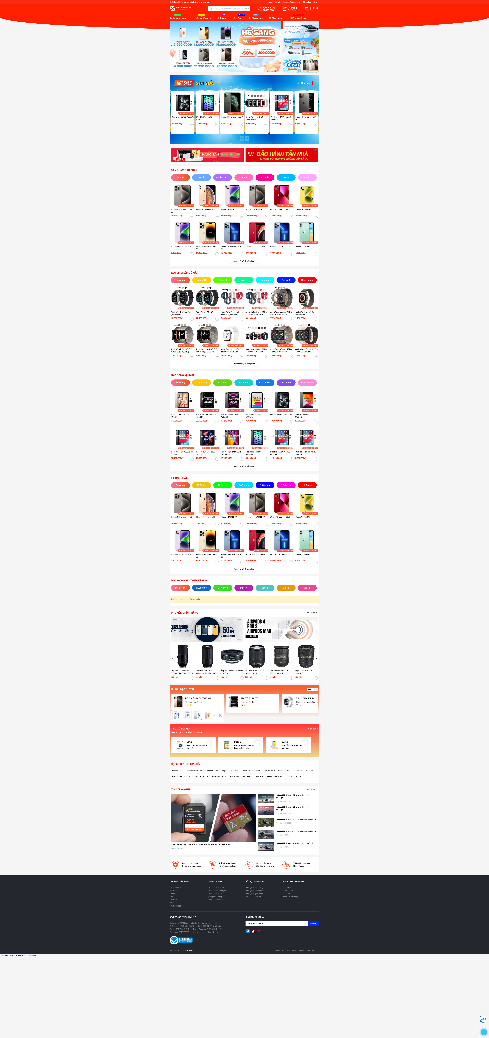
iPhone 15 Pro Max (194, 771)
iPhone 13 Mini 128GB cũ (280, 209)
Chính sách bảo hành (216, 900)
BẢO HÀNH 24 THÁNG (198, 698)
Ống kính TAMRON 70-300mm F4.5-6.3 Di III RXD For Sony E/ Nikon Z (207, 672)
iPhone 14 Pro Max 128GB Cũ (206, 248)
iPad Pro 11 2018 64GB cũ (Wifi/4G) (280, 118)
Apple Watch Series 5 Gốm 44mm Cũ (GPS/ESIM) (231, 350)
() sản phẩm (314, 10)
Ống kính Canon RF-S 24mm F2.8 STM (231, 672)
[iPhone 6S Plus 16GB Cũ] (207, 715)
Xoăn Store (188, 950)
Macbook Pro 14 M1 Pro (182, 776)
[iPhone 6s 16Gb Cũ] (176, 715)
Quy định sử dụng (215, 897)
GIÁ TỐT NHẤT (249, 698)
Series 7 (288, 776)
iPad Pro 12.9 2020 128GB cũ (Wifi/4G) (231, 453)
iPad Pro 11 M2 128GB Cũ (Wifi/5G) (231, 415)
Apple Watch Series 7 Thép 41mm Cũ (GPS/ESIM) (207, 350)
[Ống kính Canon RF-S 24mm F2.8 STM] (232, 656)
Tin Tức (286, 894)
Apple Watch (203, 18)
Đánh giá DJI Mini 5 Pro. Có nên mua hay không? (296, 819)
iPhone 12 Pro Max (274, 776)
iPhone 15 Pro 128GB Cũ (255, 209)
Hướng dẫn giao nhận (254, 894)
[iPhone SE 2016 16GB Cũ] (187, 715)
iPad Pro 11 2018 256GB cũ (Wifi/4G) (182, 453)
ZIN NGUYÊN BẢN (306, 698)
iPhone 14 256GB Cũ (303, 209)
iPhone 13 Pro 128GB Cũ (280, 247)
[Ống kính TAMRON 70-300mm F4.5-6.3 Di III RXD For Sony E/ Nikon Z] (207, 656)
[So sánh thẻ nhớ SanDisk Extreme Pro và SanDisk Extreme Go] (213, 818)
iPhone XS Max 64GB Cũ (205, 209)
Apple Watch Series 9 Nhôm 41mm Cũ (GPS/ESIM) (257, 313)
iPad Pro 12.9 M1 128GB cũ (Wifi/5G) (207, 453)
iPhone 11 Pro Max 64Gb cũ (232, 117)
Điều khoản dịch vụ (253, 897)
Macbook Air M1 (212, 771)
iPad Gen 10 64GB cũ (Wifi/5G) (254, 415)
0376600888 (268, 10)
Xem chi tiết (313, 729)
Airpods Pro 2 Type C (230, 771)
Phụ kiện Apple (299, 18)
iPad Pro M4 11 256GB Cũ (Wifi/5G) (206, 415)
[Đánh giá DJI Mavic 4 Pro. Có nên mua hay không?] (266, 810)
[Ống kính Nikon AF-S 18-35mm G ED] (306, 656)
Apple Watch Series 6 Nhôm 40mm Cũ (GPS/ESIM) (257, 350)
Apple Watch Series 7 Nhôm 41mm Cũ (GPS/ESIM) (254, 118)
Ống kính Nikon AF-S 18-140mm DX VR (254, 672)
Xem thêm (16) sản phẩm (244, 466)
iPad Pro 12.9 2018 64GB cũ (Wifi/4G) (281, 453)
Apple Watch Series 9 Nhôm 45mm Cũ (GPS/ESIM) (232, 313)
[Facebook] (248, 931)
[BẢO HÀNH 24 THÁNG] (178, 702)
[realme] (282, 629)
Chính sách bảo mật (216, 887)
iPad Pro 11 (234, 776)
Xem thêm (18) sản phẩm (244, 364)
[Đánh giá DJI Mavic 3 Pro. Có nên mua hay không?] (266, 798)
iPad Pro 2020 (178, 771)
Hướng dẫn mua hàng (254, 887)
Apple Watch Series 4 (251, 771)
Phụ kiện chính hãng (184, 612)
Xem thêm (312, 689)
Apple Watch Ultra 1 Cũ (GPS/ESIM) (304, 313)
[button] (279, 45)
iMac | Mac (276, 18)
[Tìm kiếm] (210, 8)
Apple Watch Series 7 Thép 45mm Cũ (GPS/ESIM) (182, 350)
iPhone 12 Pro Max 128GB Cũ (305, 118)
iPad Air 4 (259, 776)
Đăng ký (316, 2)
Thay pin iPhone (201, 776)
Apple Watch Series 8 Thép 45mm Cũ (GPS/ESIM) (281, 313)
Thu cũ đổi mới (289, 891)
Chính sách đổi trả (215, 894)
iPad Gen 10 (247, 776)
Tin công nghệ (180, 789)
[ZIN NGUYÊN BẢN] (289, 702)
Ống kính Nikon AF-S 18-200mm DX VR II (279, 672)
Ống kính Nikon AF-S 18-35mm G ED (304, 672)
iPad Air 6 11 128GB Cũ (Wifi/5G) (180, 415)
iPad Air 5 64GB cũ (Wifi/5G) (281, 414)
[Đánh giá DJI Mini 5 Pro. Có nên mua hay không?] (266, 822)
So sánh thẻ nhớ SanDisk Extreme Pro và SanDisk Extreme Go (200, 844)
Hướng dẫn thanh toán (255, 891)
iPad (239, 18)
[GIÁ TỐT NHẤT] (233, 702)
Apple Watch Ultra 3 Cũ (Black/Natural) (180, 313)
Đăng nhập (307, 2)
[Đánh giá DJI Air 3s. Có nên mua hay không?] (266, 846)
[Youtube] (259, 931)
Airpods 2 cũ (297, 771)
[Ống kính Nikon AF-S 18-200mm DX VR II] (281, 656)
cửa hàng (292, 10)
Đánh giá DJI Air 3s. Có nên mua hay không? (294, 843)
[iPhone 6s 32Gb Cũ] (197, 715)
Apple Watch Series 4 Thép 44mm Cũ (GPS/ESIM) (281, 350)
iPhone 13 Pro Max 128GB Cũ (231, 248)
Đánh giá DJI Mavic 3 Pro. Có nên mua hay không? (293, 796)
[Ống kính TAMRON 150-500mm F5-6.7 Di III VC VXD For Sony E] (182, 656)
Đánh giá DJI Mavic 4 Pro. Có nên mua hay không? (293, 808)
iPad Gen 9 (310, 771)
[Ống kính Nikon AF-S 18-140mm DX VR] (257, 656)
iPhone (223, 18)
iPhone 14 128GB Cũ (229, 209)
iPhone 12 (300, 776)
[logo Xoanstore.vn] (180, 8)
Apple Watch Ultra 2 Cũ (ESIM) (205, 313)
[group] (226, 46)
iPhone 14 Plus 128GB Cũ (181, 247)
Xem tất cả (310, 613)
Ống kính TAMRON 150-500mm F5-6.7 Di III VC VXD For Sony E (182, 672)
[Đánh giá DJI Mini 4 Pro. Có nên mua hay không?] (266, 834)
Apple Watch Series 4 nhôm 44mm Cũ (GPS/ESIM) (306, 350)
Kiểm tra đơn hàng (290, 897)
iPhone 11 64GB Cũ (302, 247)
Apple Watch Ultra (219, 776)
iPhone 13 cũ (283, 771)
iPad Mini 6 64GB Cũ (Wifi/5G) (204, 118)
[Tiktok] (253, 931)
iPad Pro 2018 (269, 771)
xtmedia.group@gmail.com (289, 2)
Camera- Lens (179, 18)
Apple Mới (287, 887)
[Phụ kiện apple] (207, 629)
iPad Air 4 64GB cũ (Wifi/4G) (183, 117)
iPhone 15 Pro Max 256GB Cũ (181, 210)
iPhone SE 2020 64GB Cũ (255, 247)
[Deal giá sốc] (196, 82)
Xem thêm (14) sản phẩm (244, 261)
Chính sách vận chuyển (217, 891)
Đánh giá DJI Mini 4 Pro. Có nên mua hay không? (296, 831)
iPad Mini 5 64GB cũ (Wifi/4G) (303, 415)
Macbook (256, 18)
